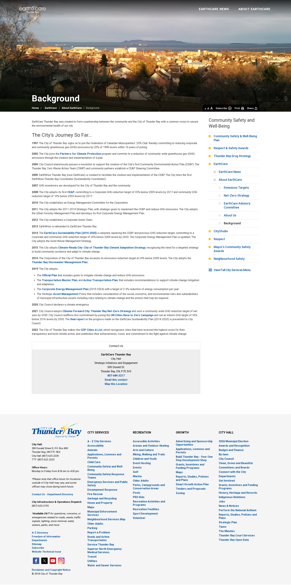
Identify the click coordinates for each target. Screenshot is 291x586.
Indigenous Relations (232, 497)
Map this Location (116, 384)
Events (137, 467)
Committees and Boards (234, 467)
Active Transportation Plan (100, 280)
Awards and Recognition (234, 445)
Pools (136, 492)
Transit (91, 556)
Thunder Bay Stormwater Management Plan (60, 262)
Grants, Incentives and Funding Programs (190, 466)
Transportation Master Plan (59, 280)
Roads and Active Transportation (98, 538)
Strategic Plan (228, 522)
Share (250, 108)
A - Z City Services (99, 441)
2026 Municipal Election (233, 441)
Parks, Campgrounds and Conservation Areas (149, 486)
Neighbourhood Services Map (106, 519)
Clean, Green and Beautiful (236, 463)
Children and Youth (145, 458)
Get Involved (227, 480)
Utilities (92, 561)
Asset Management (65, 294)
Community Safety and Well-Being (105, 468)
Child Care (94, 462)
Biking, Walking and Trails (149, 454)
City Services (98, 432)
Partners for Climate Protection (80, 153)
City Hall (226, 432)
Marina (137, 476)
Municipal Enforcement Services (102, 513)
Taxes (223, 526)
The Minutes (227, 531)
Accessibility (95, 445)
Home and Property (99, 502)
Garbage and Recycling (102, 498)
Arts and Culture (143, 450)
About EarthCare (72, 107)
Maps (90, 507)
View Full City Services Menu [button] (232, 270)
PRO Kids (138, 497)
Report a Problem (98, 532)
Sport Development (145, 513)
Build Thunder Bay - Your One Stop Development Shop (194, 458)
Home (35, 107)
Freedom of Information (46, 536)
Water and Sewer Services (104, 565)
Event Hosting (142, 463)
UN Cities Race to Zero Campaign (132, 315)
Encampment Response (102, 489)
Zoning (180, 493)
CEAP (70, 192)
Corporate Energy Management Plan (65, 289)
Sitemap (37, 544)
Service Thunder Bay (100, 544)
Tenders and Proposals (191, 488)
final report (77, 319)
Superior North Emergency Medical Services (104, 550)
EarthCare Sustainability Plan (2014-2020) (70, 233)
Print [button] (237, 108)
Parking (92, 528)
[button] (205, 108)
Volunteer (139, 518)
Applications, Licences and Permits (104, 456)
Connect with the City (232, 472)
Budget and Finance (231, 450)
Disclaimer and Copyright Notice (51, 569)
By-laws (224, 454)
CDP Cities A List (91, 329)
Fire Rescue (95, 494)
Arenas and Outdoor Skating (151, 445)
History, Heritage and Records (238, 492)
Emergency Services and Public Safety (107, 483)
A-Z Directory (40, 532)
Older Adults (95, 523)
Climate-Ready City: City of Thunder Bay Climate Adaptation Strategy (102, 247)
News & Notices (229, 505)
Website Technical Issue (46, 551)
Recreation (142, 432)
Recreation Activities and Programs (149, 503)
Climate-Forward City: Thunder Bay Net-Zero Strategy (96, 311)
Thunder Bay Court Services (237, 535)
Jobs (222, 501)
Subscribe (221, 108)
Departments (39, 540)
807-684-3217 (116, 375)
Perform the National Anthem (237, 510)
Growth (182, 432)
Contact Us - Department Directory (52, 494)
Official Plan (49, 275)
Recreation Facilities (146, 509)
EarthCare (51, 107)
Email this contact (116, 379)
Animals (92, 450)
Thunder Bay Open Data (234, 539)
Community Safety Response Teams (105, 476)
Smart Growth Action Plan (192, 484)
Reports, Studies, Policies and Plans (192, 478)
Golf (135, 472)
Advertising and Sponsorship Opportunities (194, 443)
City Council (226, 458)
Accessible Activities (146, 441)
